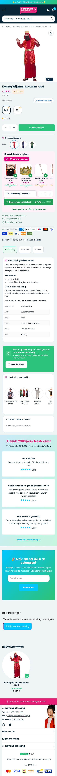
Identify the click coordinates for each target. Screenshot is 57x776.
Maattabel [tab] (25, 249)
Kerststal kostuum (20, 26)
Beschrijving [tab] (10, 249)
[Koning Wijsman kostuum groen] (32, 144)
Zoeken (52, 19)
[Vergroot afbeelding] (50, 32)
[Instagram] (3, 724)
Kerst (8, 26)
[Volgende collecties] (7, 407)
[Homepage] (3, 26)
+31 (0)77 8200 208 (14, 712)
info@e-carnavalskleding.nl (18, 716)
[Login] (48, 10)
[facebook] (10, 724)
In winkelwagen (36, 127)
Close (28, 731)
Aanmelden (28, 587)
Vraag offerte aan (16, 364)
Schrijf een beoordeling (17, 626)
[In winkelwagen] (27, 676)
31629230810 (18, 719)
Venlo (38, 240)
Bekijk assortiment (3, 10)
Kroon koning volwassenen (26, 179)
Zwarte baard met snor (11, 179)
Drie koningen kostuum (41, 26)
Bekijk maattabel (45, 100)
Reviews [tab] (38, 249)
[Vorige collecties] (7, 382)
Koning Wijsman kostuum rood (16, 684)
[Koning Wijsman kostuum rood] (14, 144)
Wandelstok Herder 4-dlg (41, 179)
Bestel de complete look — (30, 202)
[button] (14, 127)
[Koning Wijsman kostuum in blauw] (23, 144)
